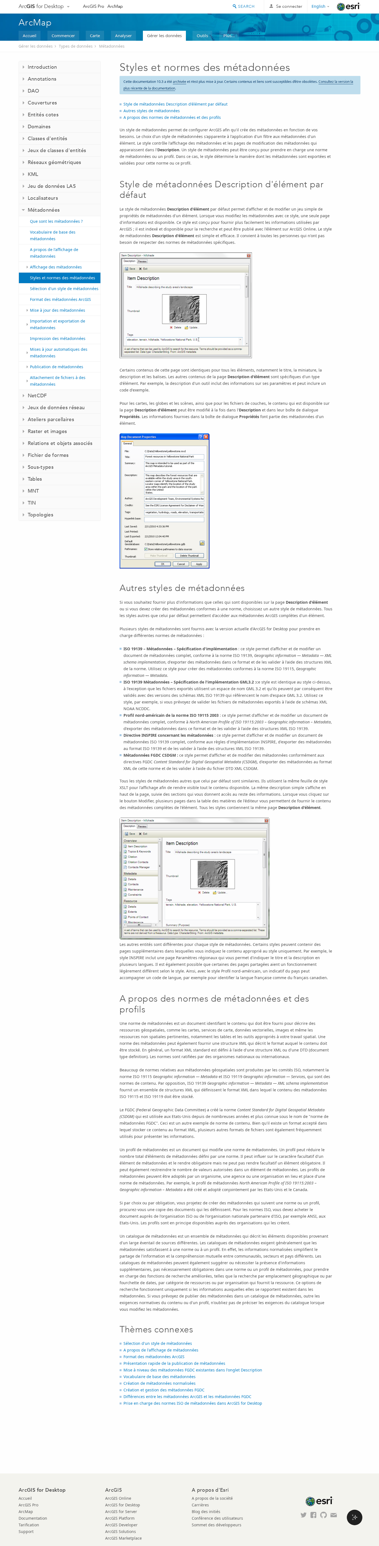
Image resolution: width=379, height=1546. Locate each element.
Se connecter (289, 6)
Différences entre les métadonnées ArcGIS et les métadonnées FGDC (187, 1396)
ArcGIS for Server (121, 1511)
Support (26, 1531)
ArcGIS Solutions (120, 1531)
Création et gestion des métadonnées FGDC (163, 1390)
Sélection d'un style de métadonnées (64, 288)
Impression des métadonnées (57, 338)
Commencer (63, 35)
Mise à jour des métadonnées (57, 310)
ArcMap (115, 6)
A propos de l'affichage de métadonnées (54, 253)
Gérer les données (164, 35)
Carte (95, 35)
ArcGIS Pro (93, 6)
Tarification (29, 1524)
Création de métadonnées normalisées (159, 1383)
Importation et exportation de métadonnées (57, 324)
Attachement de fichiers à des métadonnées (57, 381)
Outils (202, 35)
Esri (348, 6)
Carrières (200, 1504)
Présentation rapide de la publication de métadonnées (174, 1363)
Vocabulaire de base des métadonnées (52, 235)
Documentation (33, 1518)
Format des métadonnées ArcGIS (60, 299)
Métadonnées (112, 46)
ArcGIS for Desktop (122, 1504)
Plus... (229, 35)
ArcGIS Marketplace (123, 1538)
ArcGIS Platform (120, 1518)
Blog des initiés (206, 1511)
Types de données (76, 46)
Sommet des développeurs (216, 1524)
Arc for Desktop (41, 6)
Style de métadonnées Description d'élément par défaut (175, 104)
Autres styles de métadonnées (151, 110)
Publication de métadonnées (56, 366)
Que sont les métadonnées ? (56, 221)
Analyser (123, 35)
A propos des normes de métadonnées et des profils (172, 117)
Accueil (29, 35)
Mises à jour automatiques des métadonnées (58, 353)
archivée (179, 81)
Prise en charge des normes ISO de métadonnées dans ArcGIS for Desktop (192, 1403)
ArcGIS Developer (121, 1524)
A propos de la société (212, 1498)
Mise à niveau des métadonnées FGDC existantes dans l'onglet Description (192, 1370)
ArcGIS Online (118, 1498)
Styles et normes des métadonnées (62, 277)
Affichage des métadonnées (56, 267)
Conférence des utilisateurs (217, 1518)
